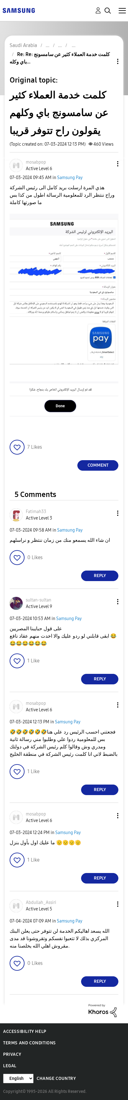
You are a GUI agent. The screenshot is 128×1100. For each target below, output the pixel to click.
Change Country (56, 1078)
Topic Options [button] (107, 61)
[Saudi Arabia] (18, 10)
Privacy (12, 1054)
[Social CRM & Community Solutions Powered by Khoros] (103, 1010)
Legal (9, 1065)
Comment (98, 465)
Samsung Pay (70, 177)
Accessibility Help (24, 1031)
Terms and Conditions (29, 1043)
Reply (100, 575)
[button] (107, 164)
